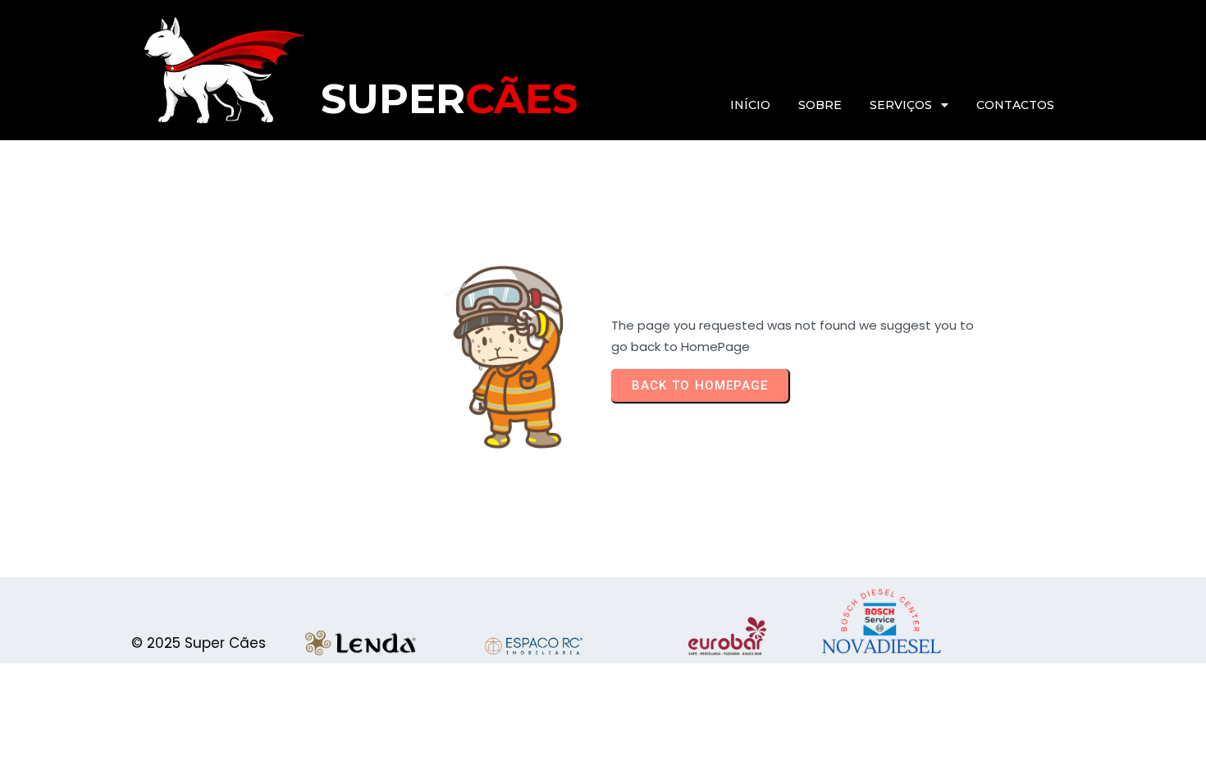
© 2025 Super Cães (198, 643)
